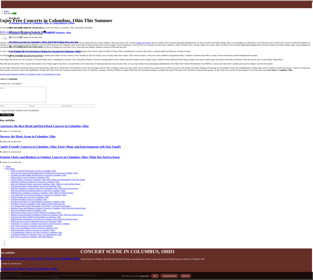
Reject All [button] (185, 276)
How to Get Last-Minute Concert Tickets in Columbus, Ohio (34, 228)
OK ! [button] (155, 276)
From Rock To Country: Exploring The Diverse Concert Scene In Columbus (40, 224)
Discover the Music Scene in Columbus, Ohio (28, 210)
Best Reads (10, 169)
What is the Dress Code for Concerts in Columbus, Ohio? (33, 230)
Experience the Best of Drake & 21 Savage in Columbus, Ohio (35, 182)
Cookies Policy (144, 276)
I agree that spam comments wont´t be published (20, 110)
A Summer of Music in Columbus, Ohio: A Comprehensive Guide (36, 235)
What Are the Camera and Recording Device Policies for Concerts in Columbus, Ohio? (44, 173)
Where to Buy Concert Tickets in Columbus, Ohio (30, 177)
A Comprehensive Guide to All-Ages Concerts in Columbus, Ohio (36, 232)
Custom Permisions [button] (169, 276)
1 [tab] (5, 38)
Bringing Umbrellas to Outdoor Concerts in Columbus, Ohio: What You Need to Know (44, 188)
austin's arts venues (143, 43)
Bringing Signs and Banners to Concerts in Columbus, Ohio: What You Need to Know (44, 219)
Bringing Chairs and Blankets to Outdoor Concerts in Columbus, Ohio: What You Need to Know (48, 208)
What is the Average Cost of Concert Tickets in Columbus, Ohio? (36, 213)
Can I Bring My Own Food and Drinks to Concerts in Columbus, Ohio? (39, 195)
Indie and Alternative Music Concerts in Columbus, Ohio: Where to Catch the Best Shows (45, 184)
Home (6, 11)
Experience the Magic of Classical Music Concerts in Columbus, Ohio (38, 202)
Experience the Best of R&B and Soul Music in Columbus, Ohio (36, 217)
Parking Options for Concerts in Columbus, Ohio (30, 197)
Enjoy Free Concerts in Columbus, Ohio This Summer (32, 226)
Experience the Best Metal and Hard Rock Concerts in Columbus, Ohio (38, 175)
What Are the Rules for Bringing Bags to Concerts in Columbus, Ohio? (38, 191)
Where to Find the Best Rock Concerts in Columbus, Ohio (33, 171)
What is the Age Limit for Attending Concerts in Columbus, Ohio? (36, 221)
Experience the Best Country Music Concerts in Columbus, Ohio (36, 186)
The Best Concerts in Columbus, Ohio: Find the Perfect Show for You (38, 204)
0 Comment (50, 32)
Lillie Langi (5, 32)
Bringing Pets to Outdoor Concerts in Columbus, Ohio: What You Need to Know (42, 193)
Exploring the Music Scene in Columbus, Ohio (29, 199)
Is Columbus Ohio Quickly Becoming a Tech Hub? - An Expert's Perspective (40, 206)
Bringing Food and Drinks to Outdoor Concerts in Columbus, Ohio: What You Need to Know (47, 215)
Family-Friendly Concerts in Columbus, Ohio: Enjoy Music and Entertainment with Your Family (48, 180)
